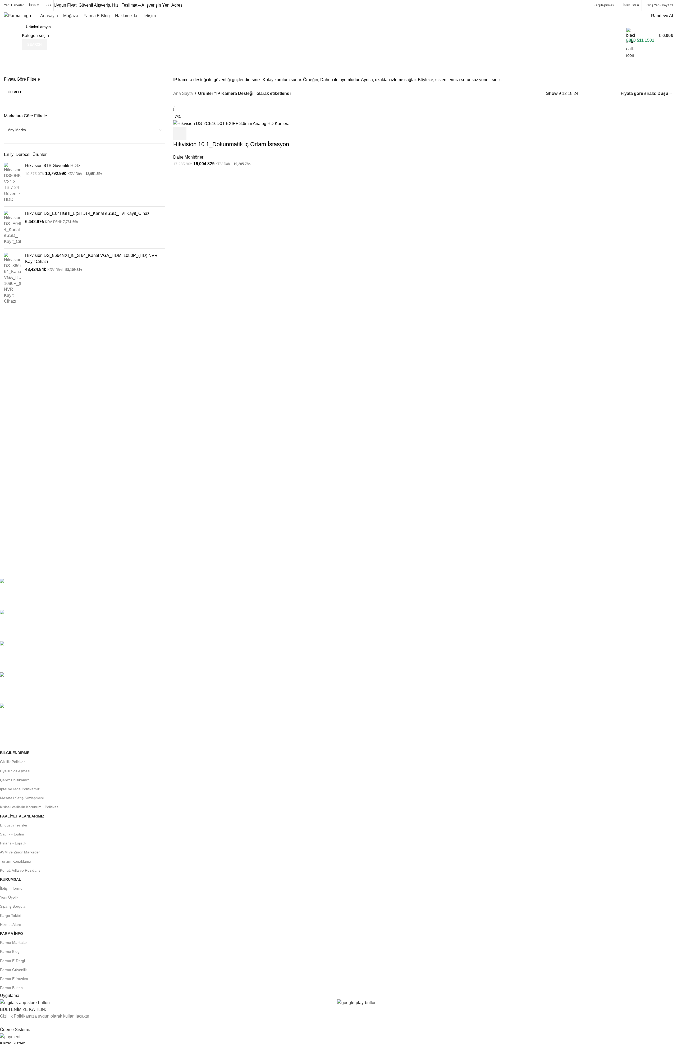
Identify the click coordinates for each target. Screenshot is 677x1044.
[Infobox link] (338, 25)
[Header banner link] (338, 522)
